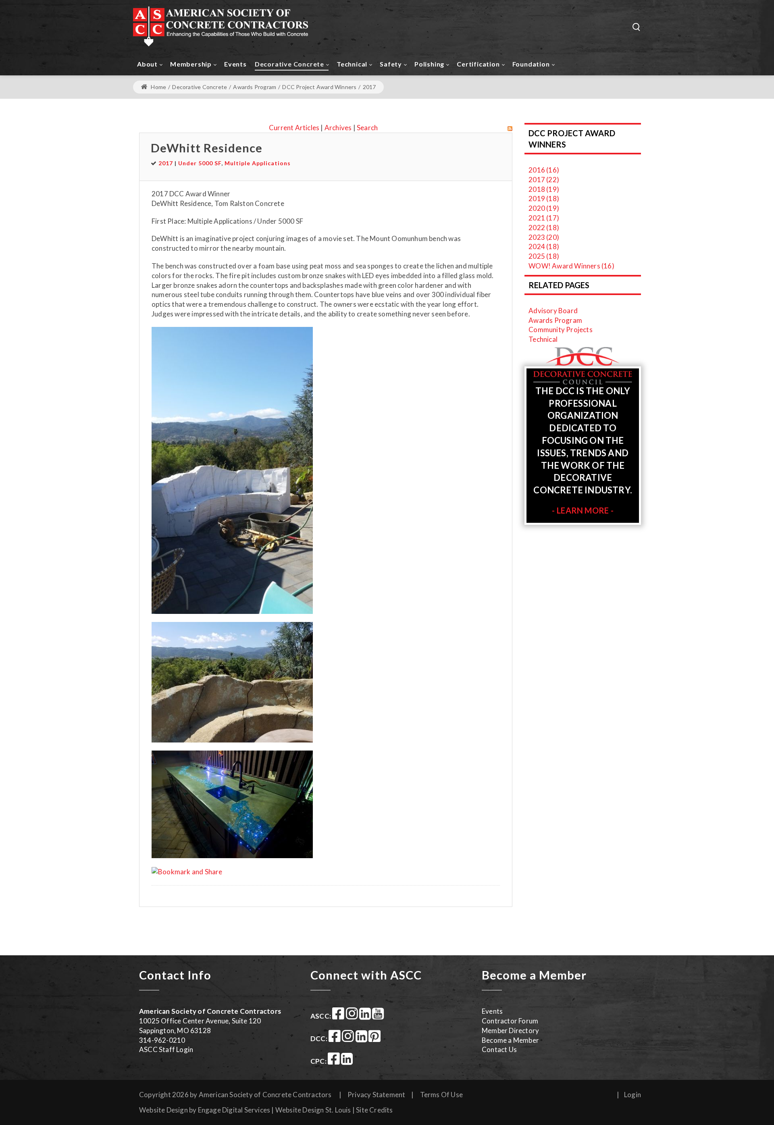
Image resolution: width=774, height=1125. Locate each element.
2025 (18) (543, 256)
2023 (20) (543, 237)
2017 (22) (543, 179)
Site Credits (374, 1110)
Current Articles (294, 127)
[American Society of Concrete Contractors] (220, 26)
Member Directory (510, 1030)
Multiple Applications (258, 163)
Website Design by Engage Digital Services (204, 1110)
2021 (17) (543, 218)
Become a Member (510, 1040)
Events (492, 1011)
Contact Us (499, 1049)
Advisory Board (553, 310)
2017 (165, 163)
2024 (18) (543, 246)
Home (158, 86)
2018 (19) (543, 189)
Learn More (583, 510)
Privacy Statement (376, 1094)
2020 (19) (543, 208)
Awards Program (555, 320)
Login (632, 1094)
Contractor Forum (510, 1021)
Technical (543, 339)
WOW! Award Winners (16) (571, 266)
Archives (338, 127)
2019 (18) (543, 198)
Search (367, 127)
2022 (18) (543, 227)
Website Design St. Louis (313, 1110)
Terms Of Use (441, 1094)
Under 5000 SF (199, 163)
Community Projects (560, 329)
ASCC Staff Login (166, 1049)
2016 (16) (543, 170)
